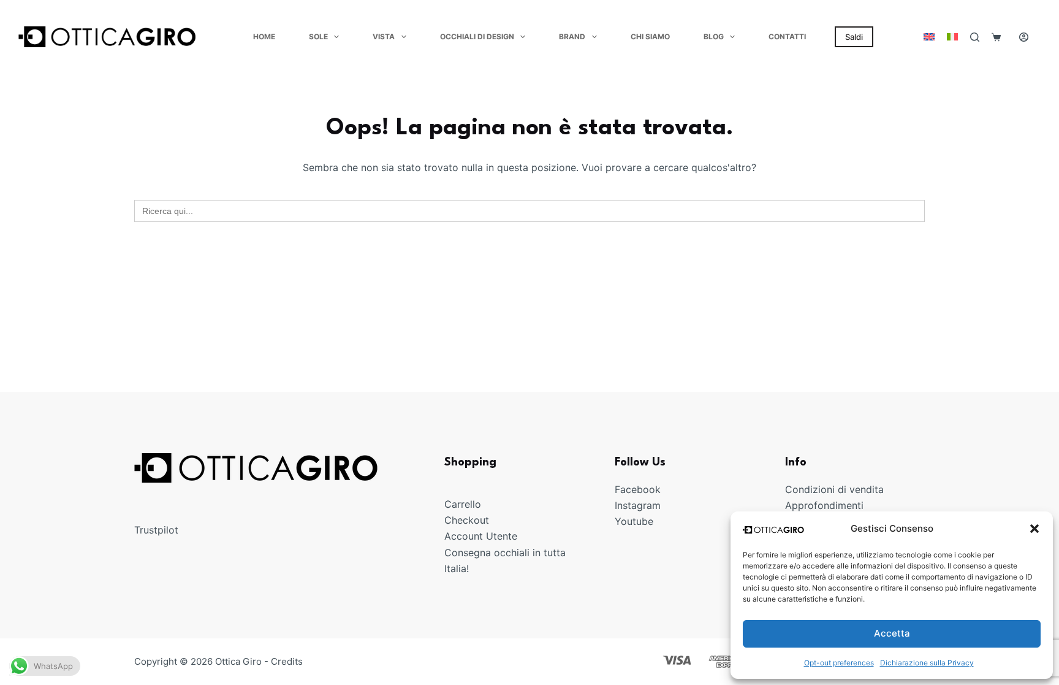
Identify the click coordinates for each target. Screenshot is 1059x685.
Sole (318, 36)
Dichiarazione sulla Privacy (927, 662)
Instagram (638, 505)
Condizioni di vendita (834, 489)
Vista (384, 36)
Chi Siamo (650, 36)
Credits (287, 661)
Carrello (462, 504)
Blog (714, 36)
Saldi (854, 37)
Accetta (892, 633)
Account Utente (480, 536)
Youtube (634, 521)
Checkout (466, 520)
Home (264, 36)
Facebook (638, 489)
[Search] (974, 37)
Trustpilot (156, 530)
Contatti (787, 36)
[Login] (1023, 37)
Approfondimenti (824, 505)
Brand (572, 36)
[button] (1034, 528)
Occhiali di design (477, 36)
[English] (929, 36)
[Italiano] (952, 36)
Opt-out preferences (839, 662)
